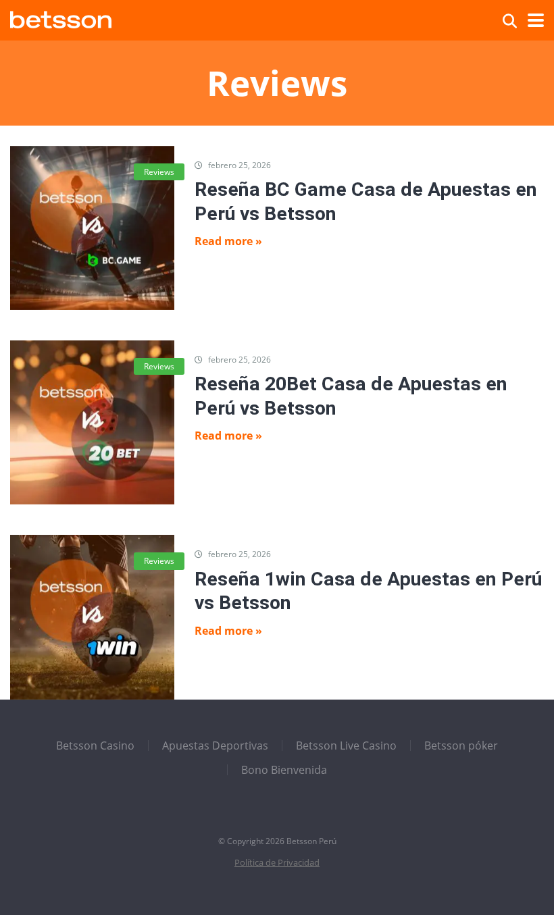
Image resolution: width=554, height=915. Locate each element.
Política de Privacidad (277, 862)
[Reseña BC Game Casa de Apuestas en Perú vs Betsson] (92, 228)
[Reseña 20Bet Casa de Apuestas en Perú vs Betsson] (92, 422)
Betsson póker (461, 745)
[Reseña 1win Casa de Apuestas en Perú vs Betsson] (92, 617)
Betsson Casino (95, 745)
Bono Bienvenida (284, 769)
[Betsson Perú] (60, 17)
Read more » (228, 241)
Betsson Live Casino (346, 745)
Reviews (159, 172)
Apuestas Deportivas (215, 745)
